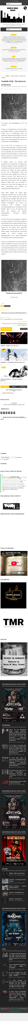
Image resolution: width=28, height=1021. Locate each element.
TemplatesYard (15, 1008)
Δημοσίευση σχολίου (8, 393)
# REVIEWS (7, 306)
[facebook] (10, 1)
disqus (14, 386)
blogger (5, 386)
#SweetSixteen (13, 488)
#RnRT (23, 486)
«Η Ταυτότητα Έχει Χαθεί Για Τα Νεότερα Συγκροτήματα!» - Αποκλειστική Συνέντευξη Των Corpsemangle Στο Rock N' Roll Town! (17, 773)
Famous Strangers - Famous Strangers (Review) (11, 379)
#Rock (18, 488)
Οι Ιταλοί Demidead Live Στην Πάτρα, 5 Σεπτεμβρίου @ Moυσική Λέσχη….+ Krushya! (17, 974)
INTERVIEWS (13, 34)
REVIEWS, (20, 89)
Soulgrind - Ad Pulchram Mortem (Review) (13, 362)
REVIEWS (8, 76)
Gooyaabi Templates (14, 1011)
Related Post (6, 329)
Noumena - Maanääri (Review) (16, 892)
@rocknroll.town (6, 477)
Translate (6, 459)
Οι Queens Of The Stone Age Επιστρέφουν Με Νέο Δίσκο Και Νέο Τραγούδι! (14, 50)
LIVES (14, 56)
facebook (22, 386)
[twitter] (15, 1)
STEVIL (2, 303)
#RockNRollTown (6, 488)
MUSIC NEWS (13, 47)
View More (24, 329)
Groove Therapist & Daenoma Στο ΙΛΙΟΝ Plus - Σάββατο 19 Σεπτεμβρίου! (17, 966)
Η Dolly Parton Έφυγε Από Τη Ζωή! (14, 68)
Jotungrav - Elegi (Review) (15, 898)
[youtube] (17, 1)
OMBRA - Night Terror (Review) (10, 345)
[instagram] (13, 1)
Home (2, 76)
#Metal (21, 488)
